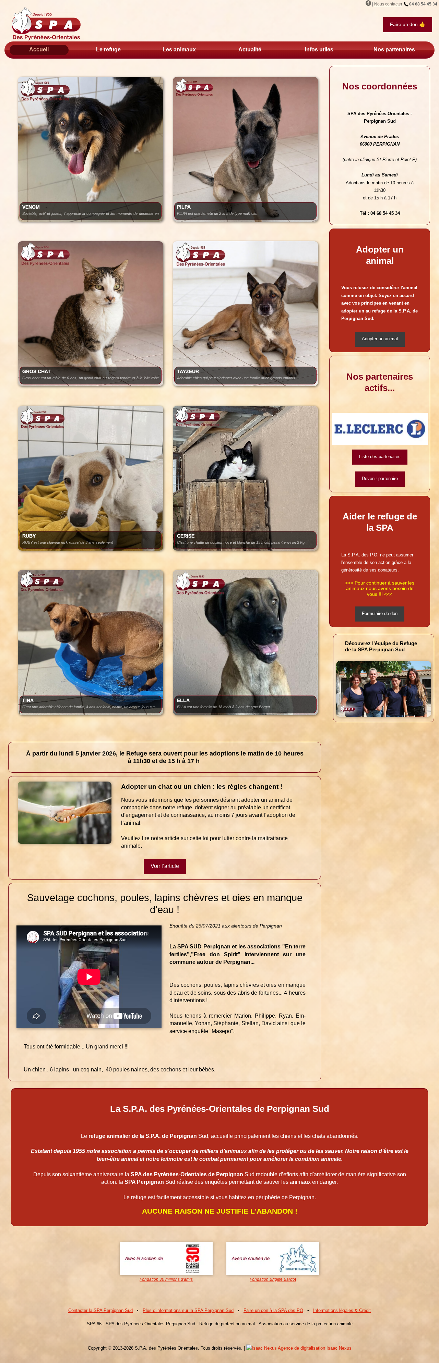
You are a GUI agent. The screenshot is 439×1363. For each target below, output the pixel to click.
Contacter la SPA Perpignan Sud (100, 1310)
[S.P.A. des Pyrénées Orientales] (46, 23)
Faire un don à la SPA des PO (273, 1310)
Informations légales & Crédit (342, 1310)
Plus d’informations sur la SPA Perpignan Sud (188, 1310)
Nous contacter (388, 4)
